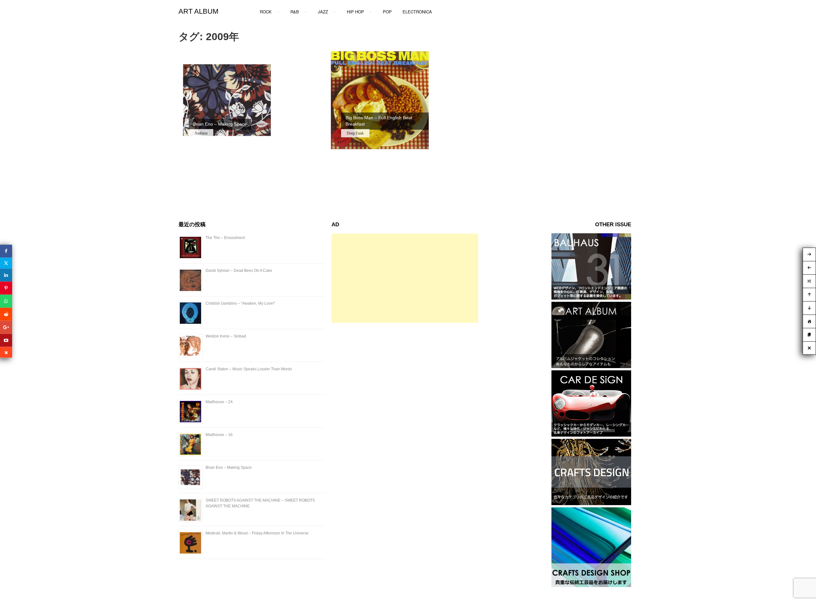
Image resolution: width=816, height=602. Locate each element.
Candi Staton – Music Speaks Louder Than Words (249, 369)
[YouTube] (6, 340)
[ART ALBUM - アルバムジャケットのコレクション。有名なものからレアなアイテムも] (591, 366)
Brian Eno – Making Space (229, 467)
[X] (6, 262)
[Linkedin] (6, 274)
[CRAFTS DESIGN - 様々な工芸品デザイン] (591, 503)
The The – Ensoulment (225, 238)
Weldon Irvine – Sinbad (226, 336)
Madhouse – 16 (219, 434)
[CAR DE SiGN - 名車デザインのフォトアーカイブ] (591, 435)
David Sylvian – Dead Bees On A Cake (239, 270)
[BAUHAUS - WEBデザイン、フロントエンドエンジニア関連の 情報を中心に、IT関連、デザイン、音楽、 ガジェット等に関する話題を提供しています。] (591, 298)
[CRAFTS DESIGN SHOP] (591, 585)
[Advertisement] (405, 278)
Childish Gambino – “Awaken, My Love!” (240, 303)
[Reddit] (6, 314)
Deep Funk (355, 133)
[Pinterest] (6, 287)
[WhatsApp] (6, 301)
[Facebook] (6, 250)
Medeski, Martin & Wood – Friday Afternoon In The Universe (257, 533)
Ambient (201, 133)
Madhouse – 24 (219, 402)
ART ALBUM (198, 11)
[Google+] (6, 327)
